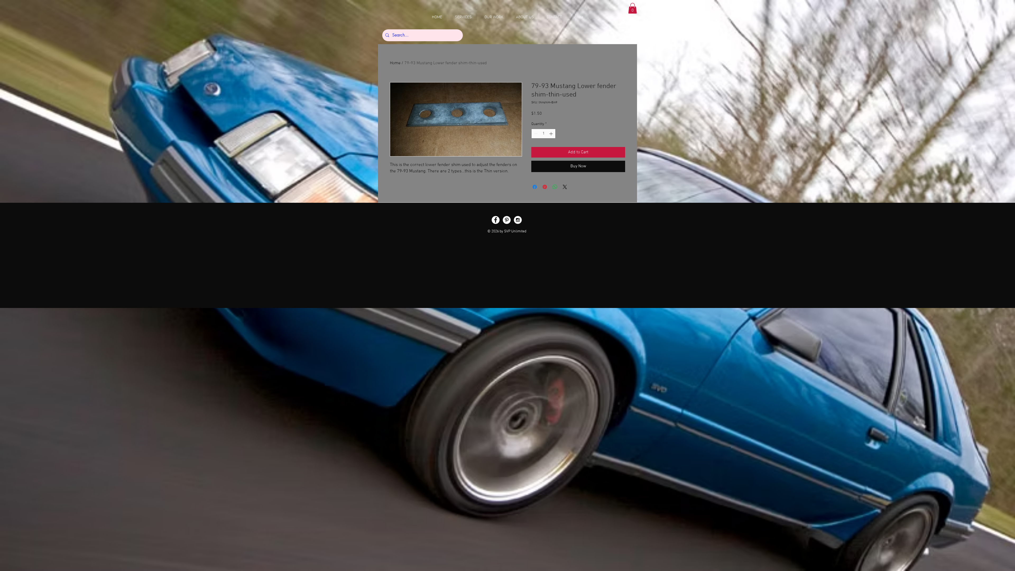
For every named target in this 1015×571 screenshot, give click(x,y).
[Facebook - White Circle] (496, 220)
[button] (632, 8)
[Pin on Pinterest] (545, 187)
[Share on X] (565, 187)
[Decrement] (535, 133)
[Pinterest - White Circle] (507, 220)
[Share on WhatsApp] (555, 187)
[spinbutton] (543, 133)
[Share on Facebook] (535, 187)
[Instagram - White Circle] (518, 220)
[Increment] (551, 133)
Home (395, 63)
